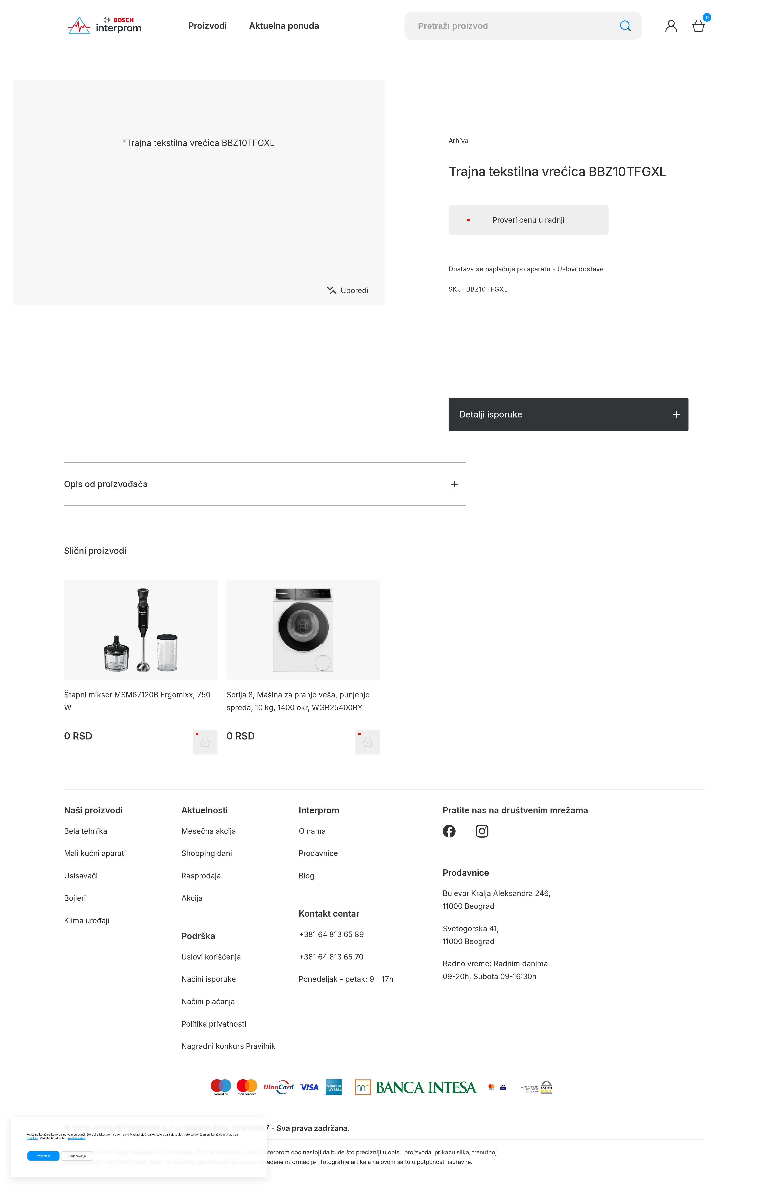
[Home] (104, 26)
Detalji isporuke (491, 414)
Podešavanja (77, 1156)
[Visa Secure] (503, 1087)
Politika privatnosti (213, 1023)
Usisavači (81, 875)
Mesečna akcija (208, 831)
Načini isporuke (208, 979)
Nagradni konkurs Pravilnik (228, 1046)
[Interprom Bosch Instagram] (482, 833)
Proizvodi (207, 26)
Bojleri (75, 898)
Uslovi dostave (580, 269)
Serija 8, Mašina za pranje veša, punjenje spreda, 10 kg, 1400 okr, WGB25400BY (298, 701)
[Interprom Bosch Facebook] (449, 833)
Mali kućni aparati (95, 853)
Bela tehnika (85, 831)
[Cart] (698, 25)
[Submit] (625, 25)
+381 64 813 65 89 (331, 934)
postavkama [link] (76, 1138)
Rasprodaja (201, 875)
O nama (312, 831)
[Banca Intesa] (416, 1087)
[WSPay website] (536, 1087)
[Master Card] (491, 1087)
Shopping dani (206, 853)
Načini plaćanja (208, 1001)
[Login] (671, 25)
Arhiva (459, 141)
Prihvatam (43, 1156)
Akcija (192, 898)
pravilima (32, 1138)
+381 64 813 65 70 (331, 956)
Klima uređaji (86, 920)
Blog (306, 875)
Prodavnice (318, 853)
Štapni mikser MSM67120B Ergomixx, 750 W (137, 701)
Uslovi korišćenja (211, 956)
